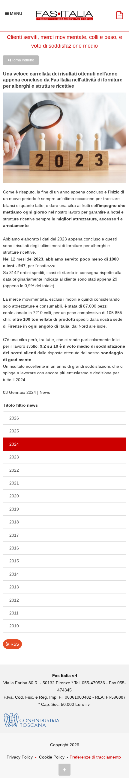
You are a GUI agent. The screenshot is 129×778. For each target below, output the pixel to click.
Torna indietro (22, 60)
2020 (14, 496)
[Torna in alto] (64, 770)
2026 (14, 418)
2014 (14, 574)
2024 (14, 444)
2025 (14, 431)
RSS (14, 644)
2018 (14, 522)
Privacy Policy (20, 757)
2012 (14, 600)
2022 (14, 470)
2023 (14, 457)
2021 (14, 483)
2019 (14, 509)
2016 (14, 548)
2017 (14, 535)
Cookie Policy (51, 757)
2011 (14, 613)
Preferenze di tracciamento (95, 757)
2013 (14, 587)
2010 (14, 625)
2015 (14, 560)
